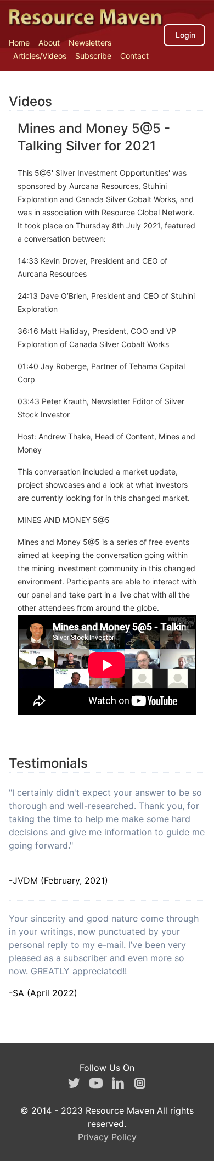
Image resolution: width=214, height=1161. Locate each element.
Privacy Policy (107, 1136)
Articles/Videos (39, 55)
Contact (134, 55)
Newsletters (90, 42)
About (49, 42)
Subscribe (93, 55)
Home (19, 42)
